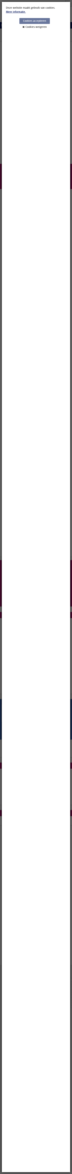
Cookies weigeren (36, 27)
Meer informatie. (16, 12)
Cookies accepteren (34, 21)
